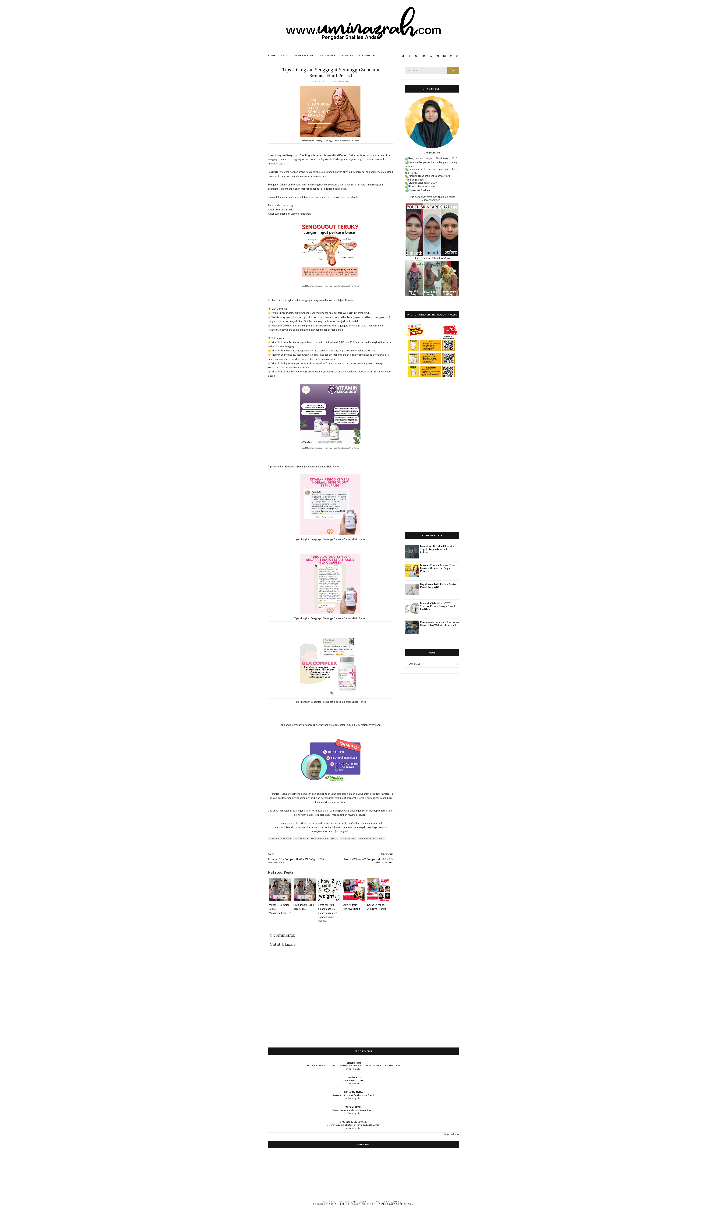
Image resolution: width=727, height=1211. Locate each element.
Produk (346, 55)
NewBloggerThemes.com (395, 1204)
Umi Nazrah (360, 1202)
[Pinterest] (424, 56)
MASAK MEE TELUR (353, 1080)
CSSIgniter (337, 1204)
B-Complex (301, 838)
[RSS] (457, 56)
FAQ (283, 55)
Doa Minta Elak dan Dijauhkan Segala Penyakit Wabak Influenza (437, 549)
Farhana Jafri (353, 1062)
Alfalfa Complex (280, 838)
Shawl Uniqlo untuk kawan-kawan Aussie (353, 1110)
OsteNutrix (348, 838)
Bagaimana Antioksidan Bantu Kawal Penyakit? (438, 586)
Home (272, 55)
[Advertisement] (432, 463)
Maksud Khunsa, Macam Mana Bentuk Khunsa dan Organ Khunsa (437, 568)
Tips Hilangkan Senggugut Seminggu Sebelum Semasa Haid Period (330, 73)
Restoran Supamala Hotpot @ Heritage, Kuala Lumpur (353, 1124)
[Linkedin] (431, 56)
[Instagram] (438, 56)
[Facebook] (409, 56)
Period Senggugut (371, 838)
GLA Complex (319, 838)
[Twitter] (403, 56)
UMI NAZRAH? (432, 152)
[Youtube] (444, 56)
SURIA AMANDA (353, 1092)
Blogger (397, 1202)
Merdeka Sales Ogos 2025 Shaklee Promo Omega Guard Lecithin (437, 606)
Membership (302, 55)
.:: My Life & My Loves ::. (353, 1121)
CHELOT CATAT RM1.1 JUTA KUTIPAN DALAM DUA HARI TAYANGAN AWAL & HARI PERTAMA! (353, 1065)
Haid (334, 838)
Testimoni (326, 55)
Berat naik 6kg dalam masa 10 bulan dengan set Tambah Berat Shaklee (327, 912)
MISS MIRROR (353, 1107)
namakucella (353, 1077)
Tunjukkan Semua (451, 1134)
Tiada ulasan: (340, 81)
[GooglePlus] (416, 56)
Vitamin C (366, 55)
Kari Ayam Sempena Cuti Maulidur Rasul (353, 1095)
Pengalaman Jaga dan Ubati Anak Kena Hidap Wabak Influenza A (439, 624)
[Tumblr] (450, 56)
